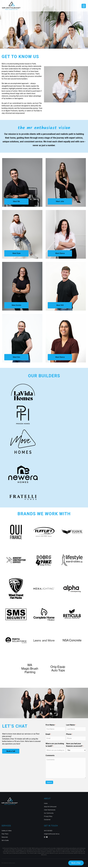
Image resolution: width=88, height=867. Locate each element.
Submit (49, 782)
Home (45, 803)
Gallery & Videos (7, 830)
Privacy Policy (48, 816)
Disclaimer (47, 819)
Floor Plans (5, 834)
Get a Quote (5, 840)
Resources (5, 837)
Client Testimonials (49, 810)
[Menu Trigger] (84, 6)
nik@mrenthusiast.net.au (51, 834)
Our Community (48, 813)
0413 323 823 (48, 830)
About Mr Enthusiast (50, 806)
